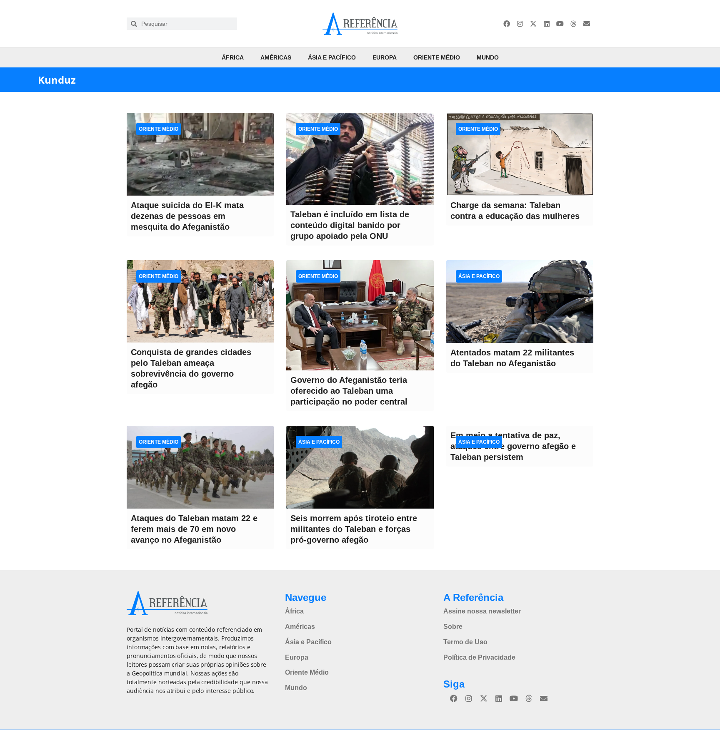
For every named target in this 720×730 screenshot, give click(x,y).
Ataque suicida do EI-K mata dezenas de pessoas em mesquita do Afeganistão (187, 216)
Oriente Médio (436, 57)
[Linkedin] (546, 23)
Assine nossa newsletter (482, 611)
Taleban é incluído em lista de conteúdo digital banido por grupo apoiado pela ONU (349, 225)
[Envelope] (586, 23)
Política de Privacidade (479, 657)
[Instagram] (520, 23)
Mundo (488, 57)
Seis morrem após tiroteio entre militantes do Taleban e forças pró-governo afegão (353, 529)
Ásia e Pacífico (332, 57)
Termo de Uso (465, 642)
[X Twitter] (533, 23)
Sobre (452, 626)
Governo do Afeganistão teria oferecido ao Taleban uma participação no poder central (349, 390)
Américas (275, 57)
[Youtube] (560, 23)
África (233, 57)
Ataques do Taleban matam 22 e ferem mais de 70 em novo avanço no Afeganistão (194, 529)
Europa (384, 57)
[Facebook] (506, 23)
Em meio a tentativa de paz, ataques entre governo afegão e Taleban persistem (513, 446)
